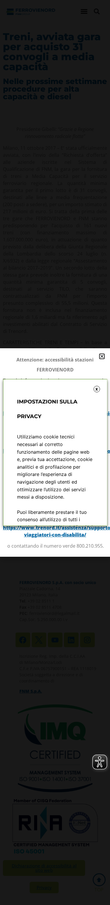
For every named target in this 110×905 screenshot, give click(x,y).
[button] (102, 356)
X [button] (96, 389)
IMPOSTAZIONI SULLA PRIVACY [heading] (47, 409)
